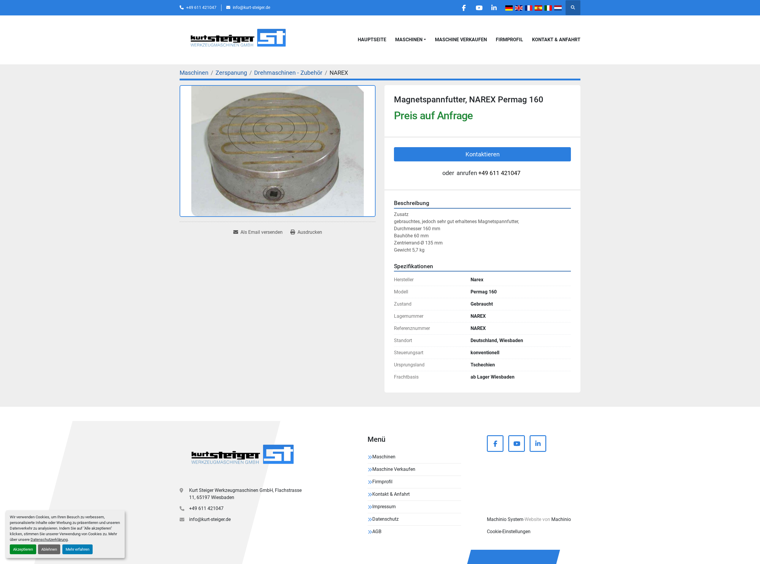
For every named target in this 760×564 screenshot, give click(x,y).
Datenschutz (385, 519)
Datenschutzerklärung (49, 539)
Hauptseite (372, 39)
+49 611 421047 (201, 7)
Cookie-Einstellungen (509, 531)
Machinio (561, 519)
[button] (410, 39)
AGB (376, 531)
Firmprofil (509, 39)
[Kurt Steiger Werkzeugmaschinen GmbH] (243, 456)
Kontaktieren (483, 154)
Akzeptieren (23, 549)
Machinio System (505, 519)
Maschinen (408, 39)
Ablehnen (49, 549)
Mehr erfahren (77, 549)
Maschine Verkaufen (461, 39)
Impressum (384, 506)
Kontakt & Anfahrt (556, 39)
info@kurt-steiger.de (251, 7)
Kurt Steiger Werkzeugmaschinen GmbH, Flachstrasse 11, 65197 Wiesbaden (245, 493)
